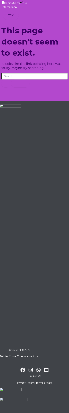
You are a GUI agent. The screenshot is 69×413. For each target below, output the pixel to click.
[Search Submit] (5, 83)
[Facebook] (22, 371)
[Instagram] (30, 371)
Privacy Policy (25, 382)
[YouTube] (46, 371)
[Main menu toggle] (11, 15)
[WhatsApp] (38, 371)
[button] (34, 377)
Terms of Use (44, 382)
